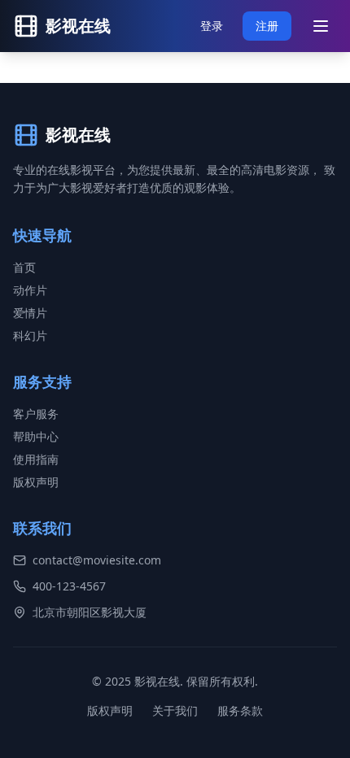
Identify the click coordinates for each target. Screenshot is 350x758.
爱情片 (30, 312)
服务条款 (240, 710)
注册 (267, 25)
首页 (24, 267)
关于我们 (175, 710)
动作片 (30, 290)
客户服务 (36, 413)
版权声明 (36, 482)
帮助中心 (36, 436)
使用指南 (36, 459)
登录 (211, 25)
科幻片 (30, 335)
